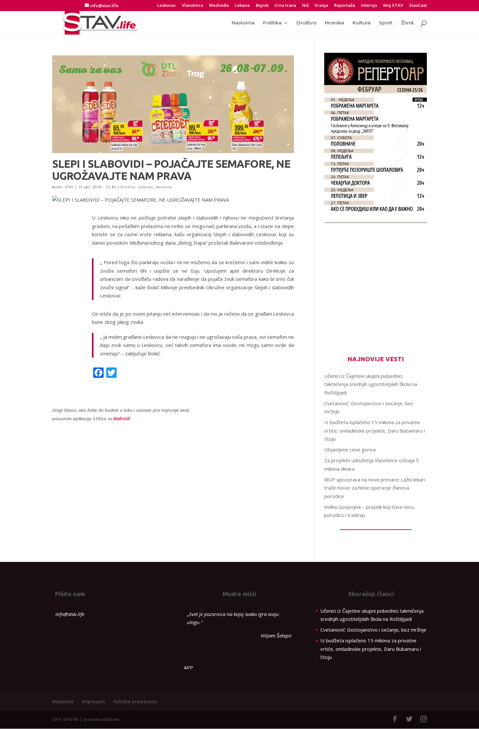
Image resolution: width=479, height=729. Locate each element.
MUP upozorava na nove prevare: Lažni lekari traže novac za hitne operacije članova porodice (374, 487)
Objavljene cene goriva (350, 449)
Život (407, 23)
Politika (272, 23)
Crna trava (285, 5)
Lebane (242, 5)
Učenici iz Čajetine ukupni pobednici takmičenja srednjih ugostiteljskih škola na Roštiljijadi (370, 384)
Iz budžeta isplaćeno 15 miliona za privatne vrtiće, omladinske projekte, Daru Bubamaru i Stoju (374, 430)
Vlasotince (192, 5)
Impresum (93, 701)
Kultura (361, 23)
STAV (69, 187)
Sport (386, 23)
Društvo (306, 23)
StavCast (418, 5)
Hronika (334, 23)
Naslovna (243, 23)
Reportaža (344, 5)
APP (188, 667)
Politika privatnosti (135, 701)
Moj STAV (393, 5)
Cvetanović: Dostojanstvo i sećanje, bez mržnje (373, 629)
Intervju (369, 5)
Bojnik (262, 5)
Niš (305, 5)
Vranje (321, 5)
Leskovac (166, 5)
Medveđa (219, 5)
